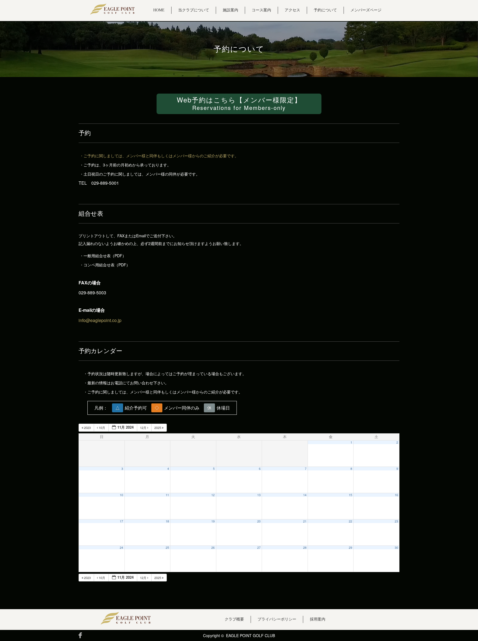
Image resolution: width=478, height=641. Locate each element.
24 (121, 547)
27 (259, 547)
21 (304, 521)
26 (213, 547)
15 (350, 495)
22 (350, 521)
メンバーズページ (365, 10)
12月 (143, 427)
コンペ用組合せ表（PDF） (107, 264)
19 (213, 521)
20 (259, 521)
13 (259, 495)
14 (304, 495)
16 (396, 495)
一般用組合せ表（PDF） (105, 255)
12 (213, 495)
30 (396, 547)
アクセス (292, 10)
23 (396, 521)
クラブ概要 (234, 619)
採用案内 (317, 619)
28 (304, 547)
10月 (102, 427)
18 (167, 521)
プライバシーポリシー (277, 619)
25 (167, 547)
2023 (87, 427)
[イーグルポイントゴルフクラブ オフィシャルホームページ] (112, 9)
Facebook (80, 635)
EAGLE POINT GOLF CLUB (250, 635)
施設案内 (230, 10)
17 (121, 521)
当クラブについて (193, 10)
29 (350, 547)
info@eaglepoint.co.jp (100, 320)
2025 (158, 427)
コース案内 (261, 10)
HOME (159, 10)
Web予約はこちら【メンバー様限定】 (239, 103)
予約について (325, 10)
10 (121, 495)
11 (167, 495)
